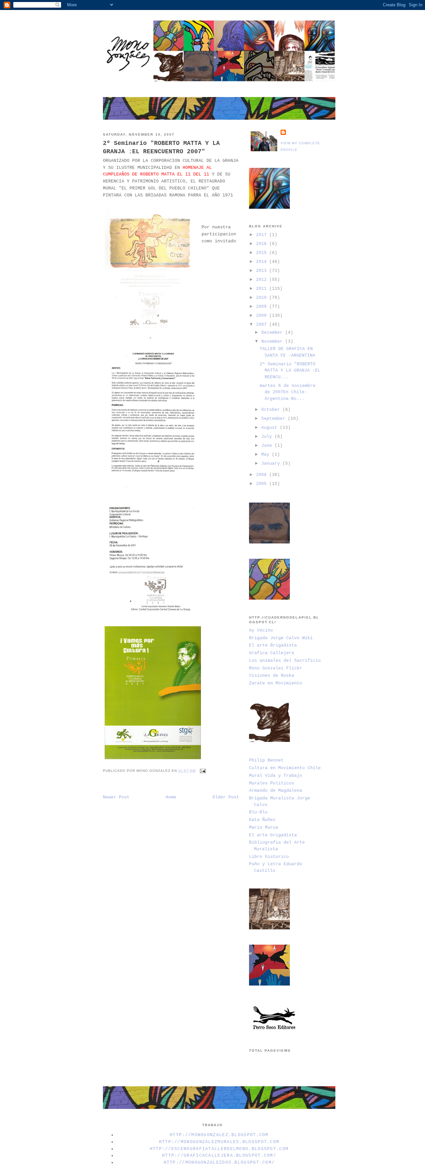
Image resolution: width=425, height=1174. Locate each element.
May (266, 454)
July (268, 436)
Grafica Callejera (271, 652)
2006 (262, 474)
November (273, 341)
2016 (262, 243)
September (274, 418)
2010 (262, 297)
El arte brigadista (273, 835)
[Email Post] (202, 770)
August (270, 427)
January (272, 463)
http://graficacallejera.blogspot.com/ (219, 1155)
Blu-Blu (258, 812)
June (268, 445)
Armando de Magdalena (275, 790)
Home (171, 797)
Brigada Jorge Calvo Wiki (281, 638)
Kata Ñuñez (262, 819)
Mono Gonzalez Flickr (275, 668)
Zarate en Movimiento (275, 683)
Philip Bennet (266, 760)
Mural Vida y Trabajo (275, 775)
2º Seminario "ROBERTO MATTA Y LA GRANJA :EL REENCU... (290, 371)
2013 (262, 270)
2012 (262, 279)
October (272, 409)
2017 (262, 234)
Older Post (225, 797)
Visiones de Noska (271, 675)
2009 (262, 306)
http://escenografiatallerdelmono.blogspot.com (219, 1148)
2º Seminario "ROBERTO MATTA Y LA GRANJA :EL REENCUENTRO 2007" (161, 147)
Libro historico (269, 856)
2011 (262, 288)
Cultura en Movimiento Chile (285, 767)
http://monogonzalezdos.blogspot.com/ (219, 1162)
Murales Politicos (271, 783)
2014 (262, 261)
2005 (262, 483)
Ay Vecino (261, 630)
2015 (262, 252)
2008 (262, 315)
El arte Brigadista (273, 645)
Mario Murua (263, 827)
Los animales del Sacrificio (285, 660)
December (273, 332)
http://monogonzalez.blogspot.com (219, 1134)
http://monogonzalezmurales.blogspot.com (219, 1141)
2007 (262, 324)
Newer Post (116, 797)
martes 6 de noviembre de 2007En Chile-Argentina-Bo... (287, 392)
